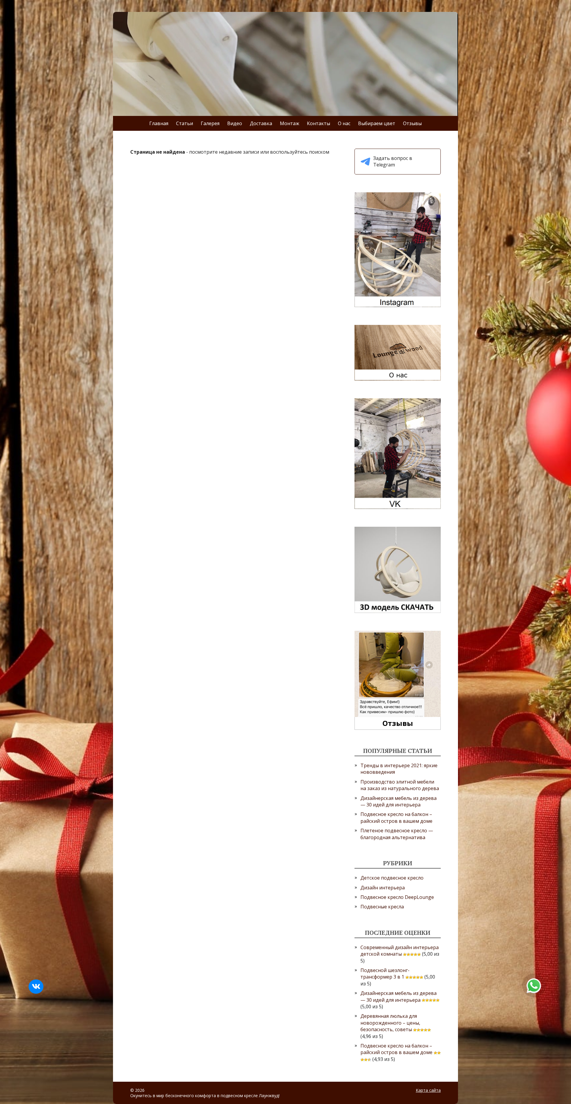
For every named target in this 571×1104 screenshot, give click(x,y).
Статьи (184, 123)
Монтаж (289, 123)
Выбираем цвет (376, 123)
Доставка (261, 123)
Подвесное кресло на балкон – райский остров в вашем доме (396, 817)
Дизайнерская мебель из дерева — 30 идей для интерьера (398, 801)
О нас (344, 123)
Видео (234, 123)
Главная (158, 123)
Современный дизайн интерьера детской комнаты (399, 950)
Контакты (318, 123)
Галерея (210, 123)
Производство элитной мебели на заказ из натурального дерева (399, 785)
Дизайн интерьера (382, 887)
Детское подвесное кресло (391, 878)
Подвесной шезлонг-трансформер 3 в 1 (385, 973)
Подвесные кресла (382, 906)
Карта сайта (428, 1090)
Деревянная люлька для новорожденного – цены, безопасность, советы (390, 1023)
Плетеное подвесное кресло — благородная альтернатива (396, 833)
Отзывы (412, 123)
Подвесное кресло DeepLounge (397, 897)
